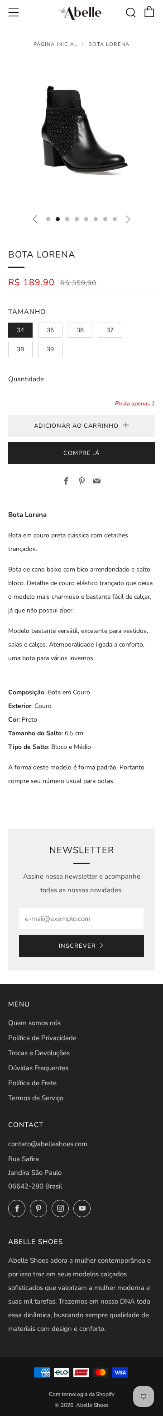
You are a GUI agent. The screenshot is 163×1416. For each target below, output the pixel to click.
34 (20, 330)
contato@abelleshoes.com (47, 1143)
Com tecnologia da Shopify (82, 1394)
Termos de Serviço (35, 1097)
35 (50, 330)
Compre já (81, 453)
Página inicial (55, 44)
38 (20, 349)
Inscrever (77, 946)
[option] (81, 132)
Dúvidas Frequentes (38, 1067)
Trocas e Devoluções (39, 1052)
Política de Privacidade (42, 1037)
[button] (48, 219)
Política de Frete (32, 1082)
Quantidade (26, 379)
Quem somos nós (34, 1022)
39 (50, 349)
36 (80, 330)
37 (110, 330)
